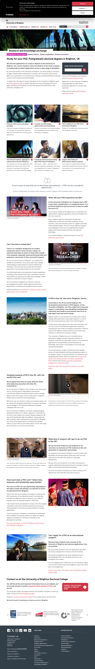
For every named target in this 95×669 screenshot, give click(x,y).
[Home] (8, 26)
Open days (37, 638)
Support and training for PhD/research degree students (72, 160)
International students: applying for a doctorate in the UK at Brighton (18, 160)
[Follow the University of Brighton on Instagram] (16, 630)
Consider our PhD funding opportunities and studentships (44, 125)
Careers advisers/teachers (68, 641)
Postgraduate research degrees (16, 54)
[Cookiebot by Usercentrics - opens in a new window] (9, 15)
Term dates (37, 647)
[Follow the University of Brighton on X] (12, 630)
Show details (22, 14)
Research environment (62, 54)
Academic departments (40, 643)
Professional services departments (43, 645)
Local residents (65, 651)
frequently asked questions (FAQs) (40, 586)
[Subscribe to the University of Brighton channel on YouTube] (25, 630)
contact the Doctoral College (22, 597)
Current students (65, 636)
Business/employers (66, 645)
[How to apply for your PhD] (75, 113)
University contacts (13, 656)
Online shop (37, 658)
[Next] (86, 615)
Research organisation (47, 54)
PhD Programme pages (27, 593)
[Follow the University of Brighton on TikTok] (20, 630)
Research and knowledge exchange (28, 50)
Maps (35, 649)
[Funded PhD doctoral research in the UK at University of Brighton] (47, 113)
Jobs (35, 657)
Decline (83, 13)
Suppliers (63, 649)
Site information (38, 660)
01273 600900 (22, 649)
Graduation (37, 655)
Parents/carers (65, 643)
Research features (33, 54)
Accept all (82, 3)
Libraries (36, 651)
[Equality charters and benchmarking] (66, 615)
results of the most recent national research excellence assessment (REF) (67, 359)
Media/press (64, 639)
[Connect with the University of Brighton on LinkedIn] (29, 630)
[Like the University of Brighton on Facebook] (8, 630)
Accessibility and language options (83, 22)
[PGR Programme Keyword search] (20, 113)
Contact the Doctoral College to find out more (72, 587)
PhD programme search (16, 83)
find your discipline (74, 66)
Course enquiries (12, 651)
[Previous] (8, 615)
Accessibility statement (40, 664)
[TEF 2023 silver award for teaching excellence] (13, 614)
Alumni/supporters (66, 647)
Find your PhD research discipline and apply (18, 125)
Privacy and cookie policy (41, 662)
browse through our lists (75, 78)
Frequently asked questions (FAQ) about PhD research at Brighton (45, 160)
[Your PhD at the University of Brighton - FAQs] (47, 149)
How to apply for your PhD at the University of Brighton (73, 125)
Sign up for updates (13, 654)
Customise (82, 8)
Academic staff (38, 641)
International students (67, 638)
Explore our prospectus (40, 639)
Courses (36, 636)
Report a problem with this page (16, 658)
